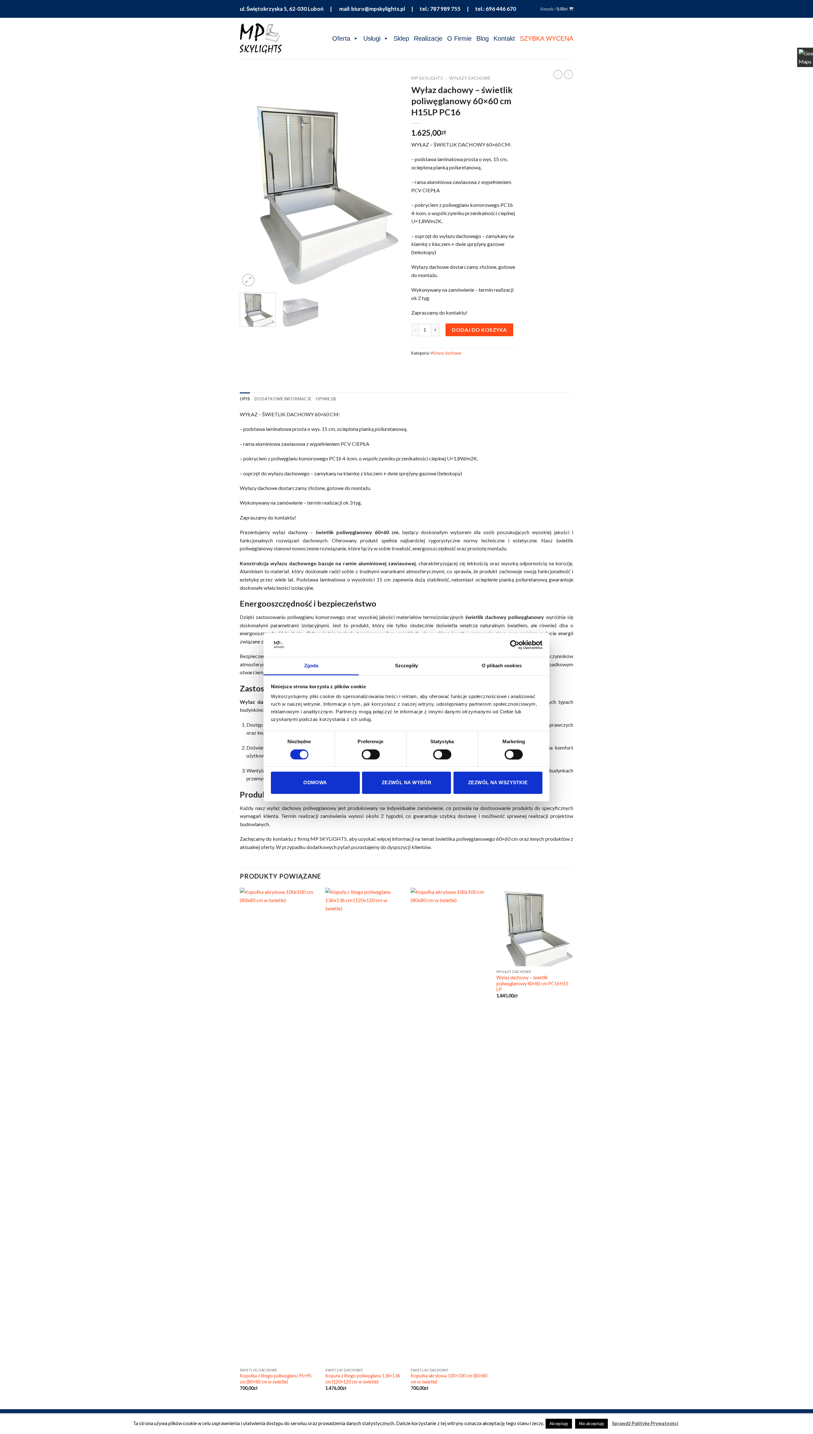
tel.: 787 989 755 (440, 8)
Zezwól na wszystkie (498, 782)
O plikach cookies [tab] (502, 666)
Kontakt (504, 38)
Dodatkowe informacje (282, 398)
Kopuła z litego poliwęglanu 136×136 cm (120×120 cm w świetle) (362, 1378)
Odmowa (315, 782)
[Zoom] (248, 280)
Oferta (341, 38)
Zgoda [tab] (311, 666)
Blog (482, 38)
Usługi (371, 38)
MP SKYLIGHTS (427, 78)
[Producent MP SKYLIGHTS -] (261, 38)
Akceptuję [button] (558, 1423)
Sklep (401, 38)
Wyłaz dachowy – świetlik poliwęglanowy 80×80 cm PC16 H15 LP (532, 983)
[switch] (371, 754)
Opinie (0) (326, 398)
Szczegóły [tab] (406, 666)
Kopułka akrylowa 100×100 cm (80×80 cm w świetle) (449, 1378)
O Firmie (459, 38)
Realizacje (428, 38)
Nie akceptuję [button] (591, 1423)
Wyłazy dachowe (469, 78)
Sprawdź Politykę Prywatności (645, 1423)
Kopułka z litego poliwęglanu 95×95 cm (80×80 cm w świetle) (276, 1378)
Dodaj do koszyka (479, 330)
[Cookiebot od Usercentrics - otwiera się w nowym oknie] (514, 644)
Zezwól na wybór (407, 782)
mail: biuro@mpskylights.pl (371, 8)
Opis (245, 398)
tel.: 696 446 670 (495, 8)
